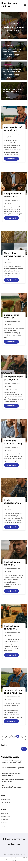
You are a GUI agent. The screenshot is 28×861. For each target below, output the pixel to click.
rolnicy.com (4, 819)
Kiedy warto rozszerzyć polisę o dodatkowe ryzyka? (14, 443)
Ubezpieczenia (5, 802)
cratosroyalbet (11, 859)
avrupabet (7, 857)
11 (13, 736)
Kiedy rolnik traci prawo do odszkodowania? (12, 565)
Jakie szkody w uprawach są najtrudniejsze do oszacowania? (11, 786)
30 (2, 740)
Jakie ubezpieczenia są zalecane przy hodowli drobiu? (14, 30)
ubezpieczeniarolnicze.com (11, 34)
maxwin (16, 859)
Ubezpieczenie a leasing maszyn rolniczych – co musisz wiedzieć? (12, 51)
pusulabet (2, 857)
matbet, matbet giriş (18, 857)
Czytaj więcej (11, 158)
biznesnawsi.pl (5, 816)
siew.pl (3, 826)
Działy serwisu (5, 799)
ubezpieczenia (14, 23)
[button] (24, 26)
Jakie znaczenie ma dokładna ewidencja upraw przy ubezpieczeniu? (13, 91)
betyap (11, 857)
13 (21, 736)
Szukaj (4, 745)
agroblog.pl (4, 813)
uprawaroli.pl (5, 823)
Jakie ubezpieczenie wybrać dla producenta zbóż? (11, 774)
